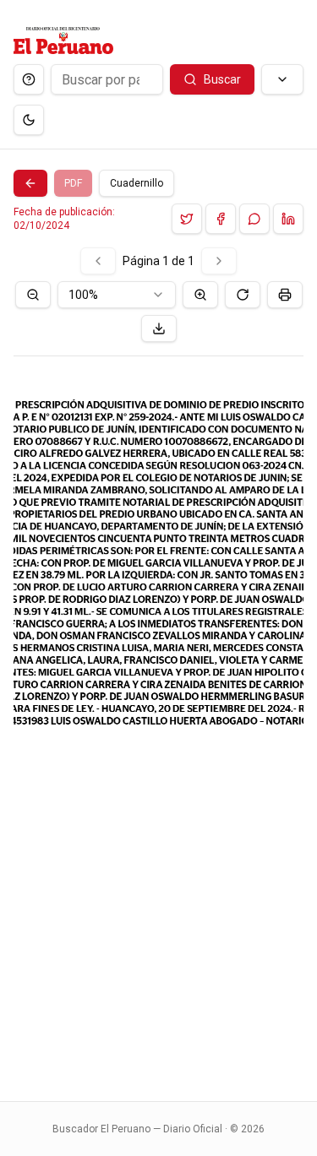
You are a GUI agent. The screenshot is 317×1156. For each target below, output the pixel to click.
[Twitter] (187, 219)
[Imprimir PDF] (285, 294)
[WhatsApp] (254, 219)
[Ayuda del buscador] (29, 79)
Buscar (222, 79)
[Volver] (30, 183)
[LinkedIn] (288, 219)
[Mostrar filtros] (282, 79)
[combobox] (116, 294)
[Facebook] (220, 219)
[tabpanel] (158, 664)
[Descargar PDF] (159, 328)
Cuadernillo (136, 183)
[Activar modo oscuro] (29, 120)
